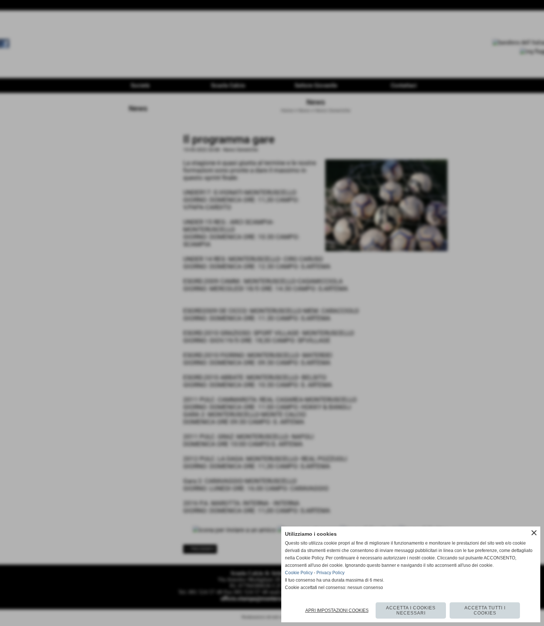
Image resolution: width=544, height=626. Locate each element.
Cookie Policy (299, 572)
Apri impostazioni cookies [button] (337, 610)
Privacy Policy (330, 572)
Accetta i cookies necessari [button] (411, 610)
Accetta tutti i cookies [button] (485, 610)
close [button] (534, 532)
